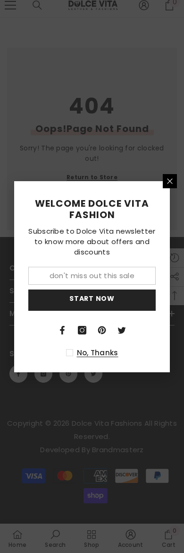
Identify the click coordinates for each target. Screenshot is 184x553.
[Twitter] (122, 330)
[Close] (170, 181)
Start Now (91, 298)
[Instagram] (82, 330)
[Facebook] (62, 330)
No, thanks (97, 353)
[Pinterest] (102, 330)
